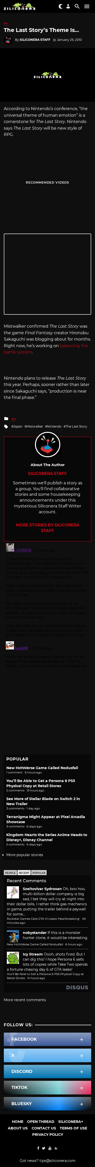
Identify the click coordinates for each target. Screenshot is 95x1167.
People (10, 873)
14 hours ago (36, 978)
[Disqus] (47, 604)
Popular (38, 873)
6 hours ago (73, 944)
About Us (18, 1128)
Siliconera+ (70, 1121)
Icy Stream (33, 954)
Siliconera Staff (35, 40)
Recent (24, 873)
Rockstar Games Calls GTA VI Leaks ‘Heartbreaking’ (43, 919)
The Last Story (76, 426)
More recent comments (25, 1000)
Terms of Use (73, 1128)
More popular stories (24, 855)
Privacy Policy (47, 1134)
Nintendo (54, 426)
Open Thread (40, 1121)
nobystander (35, 932)
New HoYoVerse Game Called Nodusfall (42, 768)
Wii (6, 23)
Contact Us (44, 1128)
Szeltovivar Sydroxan (42, 889)
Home (17, 1121)
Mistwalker (35, 426)
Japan (18, 426)
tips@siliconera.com (57, 1160)
